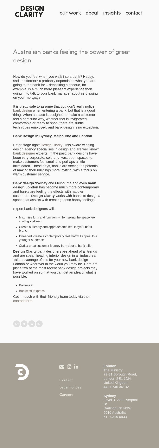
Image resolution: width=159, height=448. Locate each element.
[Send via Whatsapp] (39, 324)
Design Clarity (51, 145)
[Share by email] (17, 324)
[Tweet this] (24, 324)
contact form (22, 301)
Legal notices (70, 387)
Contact (66, 380)
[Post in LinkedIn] (32, 324)
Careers (66, 394)
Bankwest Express (32, 291)
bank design (22, 110)
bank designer (24, 153)
